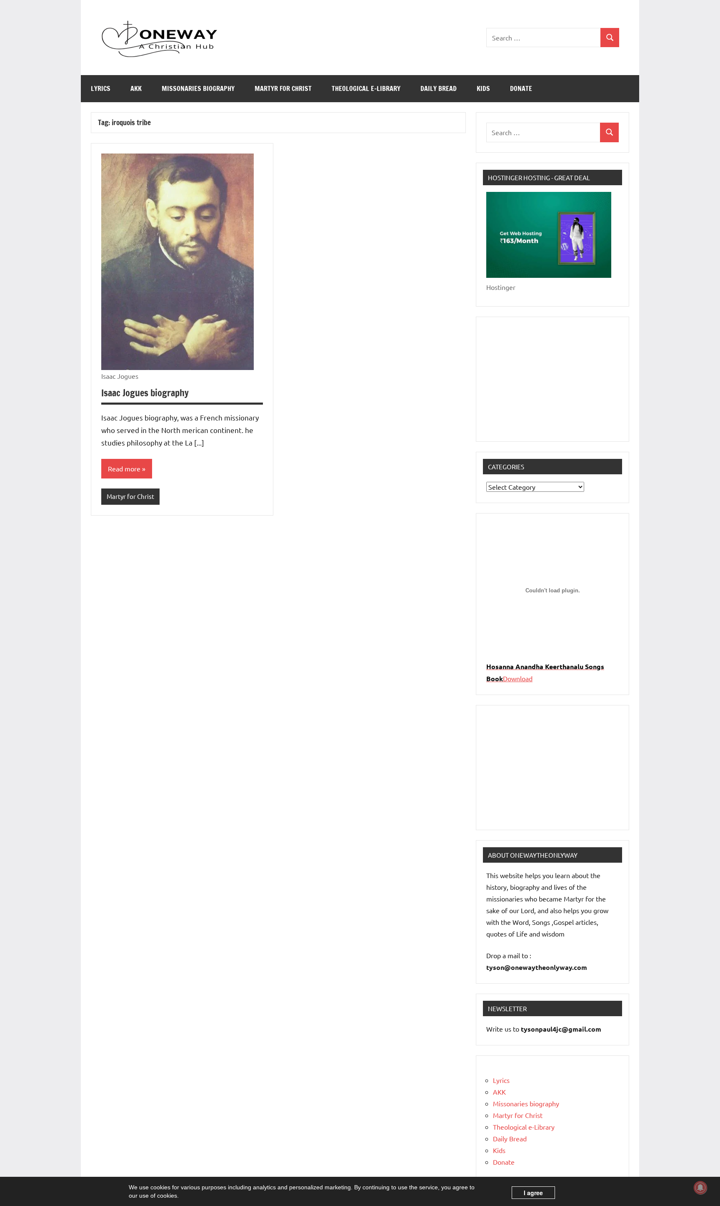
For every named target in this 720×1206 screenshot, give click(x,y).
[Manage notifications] (700, 1187)
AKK (136, 88)
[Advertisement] (552, 379)
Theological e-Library (366, 88)
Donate (521, 88)
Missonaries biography (198, 88)
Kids (483, 88)
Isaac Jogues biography (145, 392)
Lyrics (100, 88)
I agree (533, 1192)
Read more (124, 468)
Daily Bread (438, 88)
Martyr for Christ (283, 88)
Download (517, 678)
